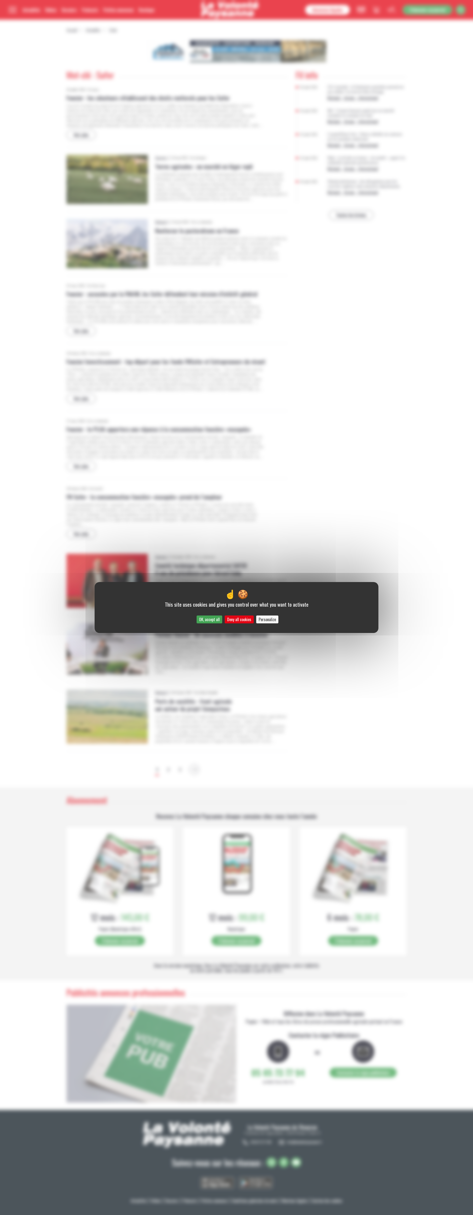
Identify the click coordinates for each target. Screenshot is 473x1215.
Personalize (267, 619)
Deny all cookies (239, 619)
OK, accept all (209, 619)
